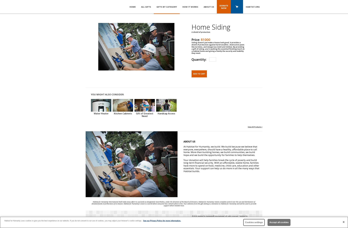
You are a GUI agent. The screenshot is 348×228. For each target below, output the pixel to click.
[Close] (344, 222)
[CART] (237, 7)
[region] (174, 222)
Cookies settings (254, 222)
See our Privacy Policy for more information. (162, 221)
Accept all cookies (279, 222)
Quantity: (199, 59)
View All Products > (255, 127)
